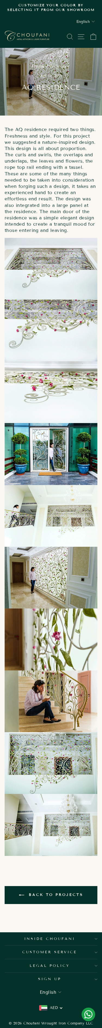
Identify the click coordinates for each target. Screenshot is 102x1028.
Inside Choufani (49, 939)
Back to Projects (54, 895)
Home (38, 66)
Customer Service (49, 952)
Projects (58, 66)
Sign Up (49, 979)
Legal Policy (50, 966)
